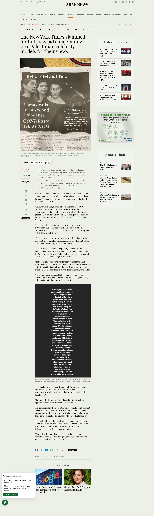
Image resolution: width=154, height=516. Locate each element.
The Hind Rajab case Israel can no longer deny (108, 167)
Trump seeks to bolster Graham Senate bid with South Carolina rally (109, 52)
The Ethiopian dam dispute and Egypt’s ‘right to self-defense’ (59, 24)
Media (70, 15)
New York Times (59, 456)
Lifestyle (80, 15)
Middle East (41, 15)
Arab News (26, 2)
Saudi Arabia (27, 15)
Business (61, 15)
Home (22, 30)
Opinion (90, 15)
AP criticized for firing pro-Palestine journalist (77, 488)
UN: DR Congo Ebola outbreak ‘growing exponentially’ (108, 63)
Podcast (128, 15)
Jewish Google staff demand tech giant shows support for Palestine (48, 490)
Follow (26, 218)
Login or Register (10, 494)
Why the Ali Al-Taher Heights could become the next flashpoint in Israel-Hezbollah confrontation (109, 182)
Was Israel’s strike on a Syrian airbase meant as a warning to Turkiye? (109, 198)
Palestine (46, 456)
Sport (98, 15)
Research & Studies (112, 15)
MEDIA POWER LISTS (29, 19)
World (52, 15)
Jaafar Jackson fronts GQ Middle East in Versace (108, 87)
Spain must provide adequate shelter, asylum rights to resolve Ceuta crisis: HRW (108, 75)
